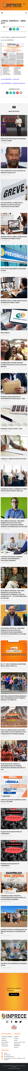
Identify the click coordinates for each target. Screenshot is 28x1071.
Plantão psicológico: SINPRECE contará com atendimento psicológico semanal (12, 558)
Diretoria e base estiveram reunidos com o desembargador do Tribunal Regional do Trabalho (13, 698)
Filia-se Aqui (14, 994)
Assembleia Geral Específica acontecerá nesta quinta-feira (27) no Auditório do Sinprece (13, 897)
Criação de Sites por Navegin (14, 1068)
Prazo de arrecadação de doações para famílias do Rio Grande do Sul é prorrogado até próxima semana (13, 732)
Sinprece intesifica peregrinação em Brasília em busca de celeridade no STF (14, 931)
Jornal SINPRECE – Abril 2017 (10, 79)
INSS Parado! (5, 332)
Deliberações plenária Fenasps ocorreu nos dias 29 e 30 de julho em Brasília (13, 364)
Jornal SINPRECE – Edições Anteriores (13, 83)
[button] (2, 12)
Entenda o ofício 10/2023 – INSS (11, 429)
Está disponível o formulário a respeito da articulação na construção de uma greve (12, 204)
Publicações (21, 26)
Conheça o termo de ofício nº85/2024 (13, 459)
